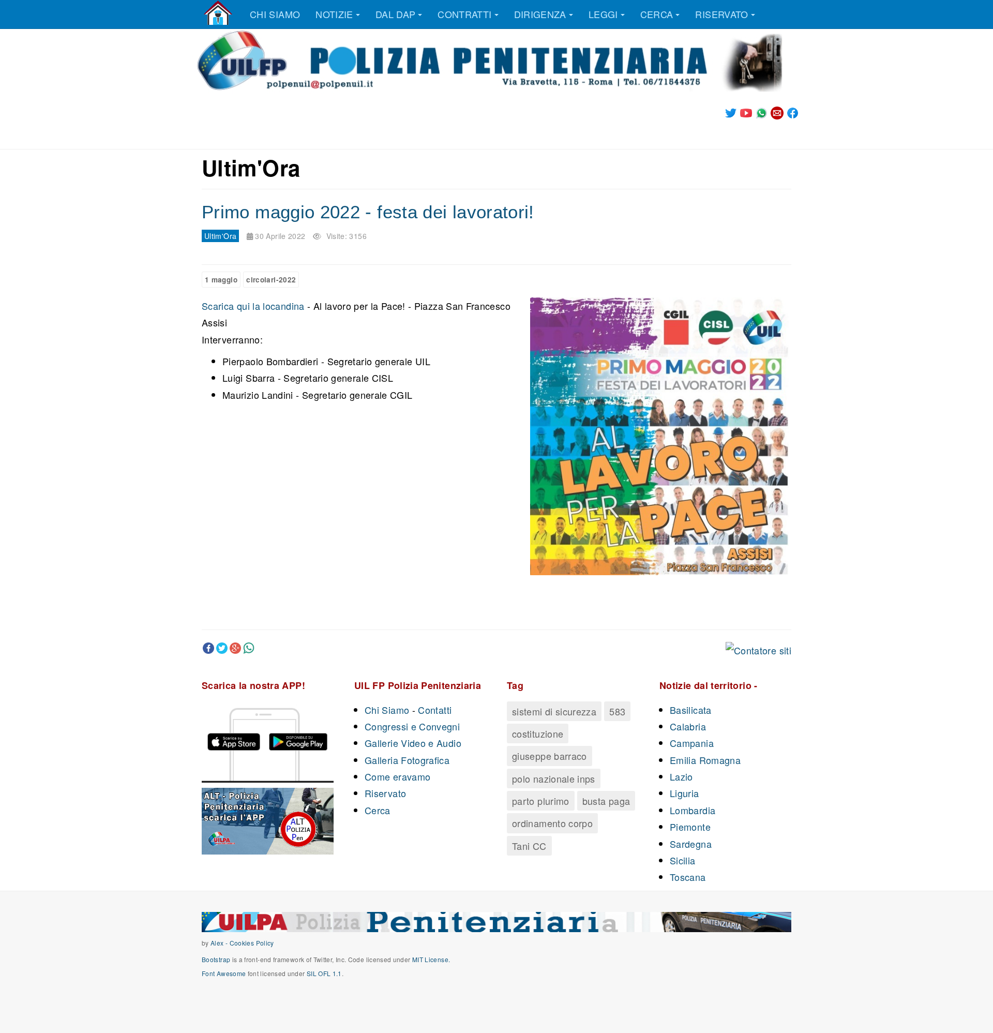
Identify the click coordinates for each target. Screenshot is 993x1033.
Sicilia (683, 860)
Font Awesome (224, 973)
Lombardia (692, 810)
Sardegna (691, 843)
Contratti (464, 14)
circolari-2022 (271, 280)
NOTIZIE (334, 14)
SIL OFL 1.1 (324, 973)
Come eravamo (397, 776)
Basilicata (691, 709)
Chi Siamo (387, 709)
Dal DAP (395, 14)
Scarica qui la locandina (254, 305)
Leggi (603, 14)
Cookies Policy (252, 942)
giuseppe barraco (549, 755)
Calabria (688, 726)
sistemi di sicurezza (554, 711)
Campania (692, 743)
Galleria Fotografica (407, 760)
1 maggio (221, 280)
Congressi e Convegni (412, 726)
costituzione (537, 733)
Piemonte (690, 826)
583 (617, 711)
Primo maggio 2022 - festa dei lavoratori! (368, 212)
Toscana (688, 877)
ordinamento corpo (552, 823)
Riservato (721, 14)
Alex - (220, 942)
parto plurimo (540, 800)
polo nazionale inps (553, 778)
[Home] (218, 13)
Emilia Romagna (705, 760)
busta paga (606, 800)
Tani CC (529, 845)
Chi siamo (275, 14)
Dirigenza (540, 14)
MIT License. (431, 959)
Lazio (681, 776)
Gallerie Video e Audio (413, 743)
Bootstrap (216, 959)
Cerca (656, 14)
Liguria (684, 793)
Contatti (435, 709)
